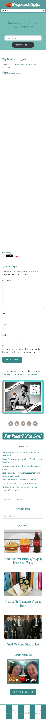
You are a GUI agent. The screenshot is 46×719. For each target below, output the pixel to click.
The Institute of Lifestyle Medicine (19, 483)
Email (5, 324)
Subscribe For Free (23, 44)
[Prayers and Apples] (23, 4)
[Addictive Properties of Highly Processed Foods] (23, 542)
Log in (37, 713)
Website (6, 335)
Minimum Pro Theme (30, 710)
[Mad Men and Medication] (23, 627)
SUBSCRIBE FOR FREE (23, 692)
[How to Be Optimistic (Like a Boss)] (23, 584)
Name (5, 313)
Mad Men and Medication (23, 644)
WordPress (29, 713)
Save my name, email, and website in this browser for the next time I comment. (21, 350)
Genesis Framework (14, 713)
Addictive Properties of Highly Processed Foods (23, 561)
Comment (7, 280)
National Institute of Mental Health (19, 479)
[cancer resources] (23, 671)
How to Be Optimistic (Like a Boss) (23, 603)
